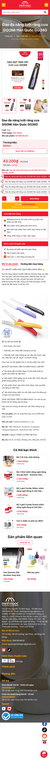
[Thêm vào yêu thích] (22, 550)
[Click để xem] (25, 74)
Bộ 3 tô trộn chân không (28, 457)
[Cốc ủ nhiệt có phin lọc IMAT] (8, 524)
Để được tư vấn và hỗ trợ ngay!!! (25, 205)
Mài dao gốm (33, 572)
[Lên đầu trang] (44, 748)
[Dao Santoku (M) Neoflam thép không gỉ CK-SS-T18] (13, 558)
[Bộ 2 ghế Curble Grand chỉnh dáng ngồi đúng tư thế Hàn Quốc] (8, 508)
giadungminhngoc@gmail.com (22, 644)
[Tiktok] (44, 729)
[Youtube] (9, 708)
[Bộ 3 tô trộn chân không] (8, 461)
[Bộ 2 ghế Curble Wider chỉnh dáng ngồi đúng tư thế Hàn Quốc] (8, 492)
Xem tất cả (25, 543)
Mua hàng (34, 199)
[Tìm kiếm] (45, 12)
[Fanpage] (44, 723)
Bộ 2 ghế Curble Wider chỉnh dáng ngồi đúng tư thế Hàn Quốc (30, 489)
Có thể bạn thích (25, 450)
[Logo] (25, 4)
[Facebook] (4, 708)
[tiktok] (9, 650)
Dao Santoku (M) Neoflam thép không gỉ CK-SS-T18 (13, 574)
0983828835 (18, 640)
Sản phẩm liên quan (25, 537)
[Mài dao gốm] (37, 558)
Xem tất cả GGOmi (25, 151)
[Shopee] (4, 650)
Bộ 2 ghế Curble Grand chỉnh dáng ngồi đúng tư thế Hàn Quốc (30, 506)
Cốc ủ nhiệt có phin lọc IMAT (30, 521)
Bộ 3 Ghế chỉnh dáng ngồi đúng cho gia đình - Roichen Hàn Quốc (31, 473)
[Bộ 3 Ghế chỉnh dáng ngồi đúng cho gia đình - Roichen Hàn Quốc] (8, 476)
